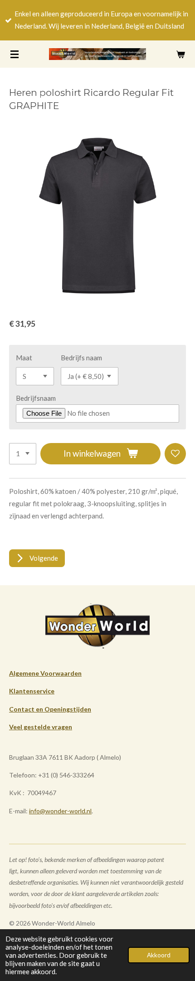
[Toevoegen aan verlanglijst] (175, 453)
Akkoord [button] (159, 955)
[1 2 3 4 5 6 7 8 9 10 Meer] (22, 453)
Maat (24, 358)
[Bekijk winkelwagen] (180, 54)
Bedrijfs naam (81, 358)
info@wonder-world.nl (60, 811)
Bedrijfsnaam (36, 398)
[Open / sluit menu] (14, 54)
